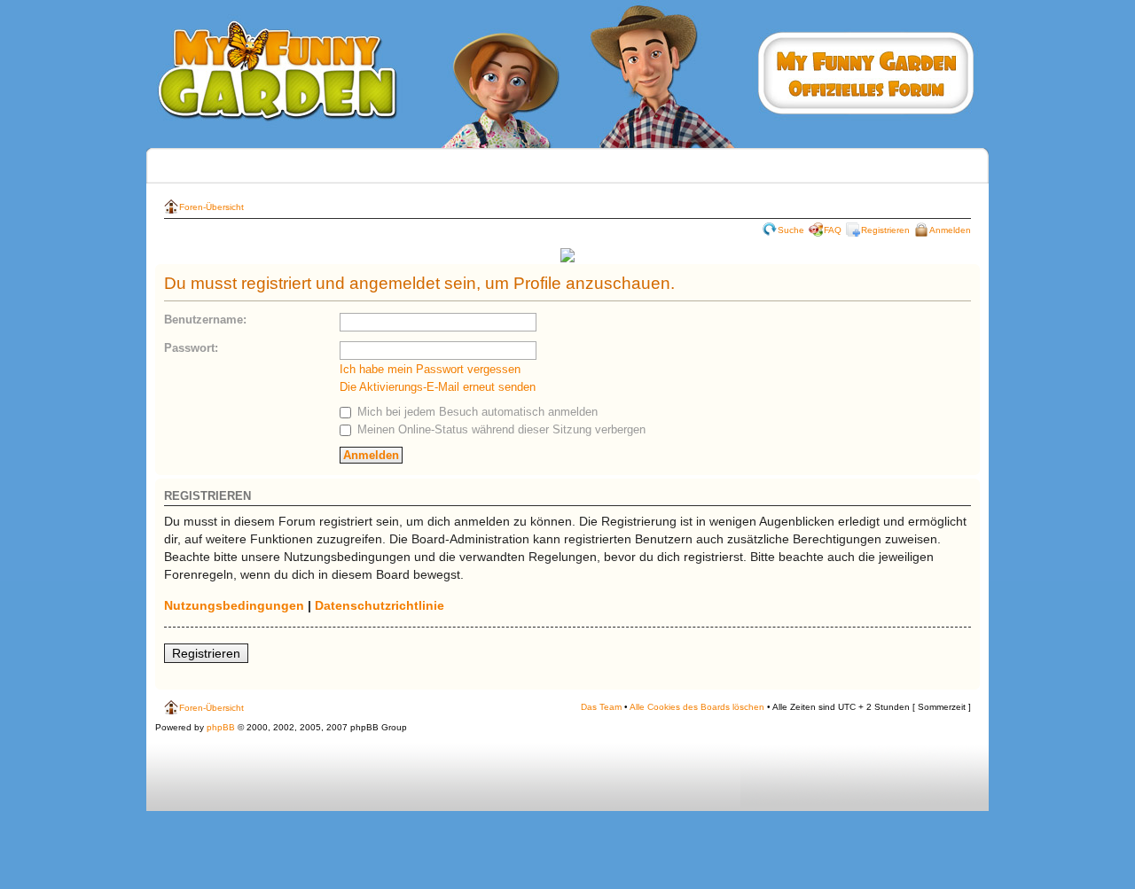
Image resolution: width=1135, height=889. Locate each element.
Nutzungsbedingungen (234, 605)
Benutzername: (205, 319)
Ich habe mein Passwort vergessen (430, 369)
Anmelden (950, 230)
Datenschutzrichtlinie (379, 605)
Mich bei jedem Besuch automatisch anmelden (476, 411)
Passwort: (191, 348)
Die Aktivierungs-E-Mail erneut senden (438, 387)
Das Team (601, 707)
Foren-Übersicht (211, 207)
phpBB (221, 727)
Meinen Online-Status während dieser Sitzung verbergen (500, 429)
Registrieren (885, 230)
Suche (791, 230)
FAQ (832, 230)
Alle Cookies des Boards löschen (697, 707)
